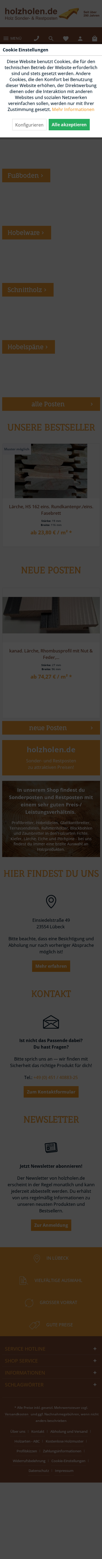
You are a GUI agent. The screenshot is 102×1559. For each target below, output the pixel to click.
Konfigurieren (29, 125)
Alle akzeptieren (69, 125)
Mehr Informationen (73, 109)
